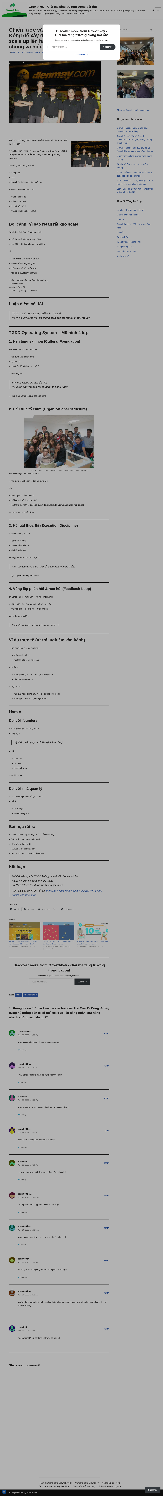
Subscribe (107, 47)
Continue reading (82, 54)
